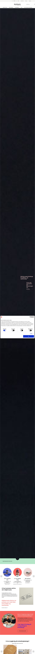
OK (28, 336)
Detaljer (31, 333)
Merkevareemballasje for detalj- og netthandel (26, 278)
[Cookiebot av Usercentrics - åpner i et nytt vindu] (30, 317)
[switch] (13, 330)
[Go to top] (32, 635)
